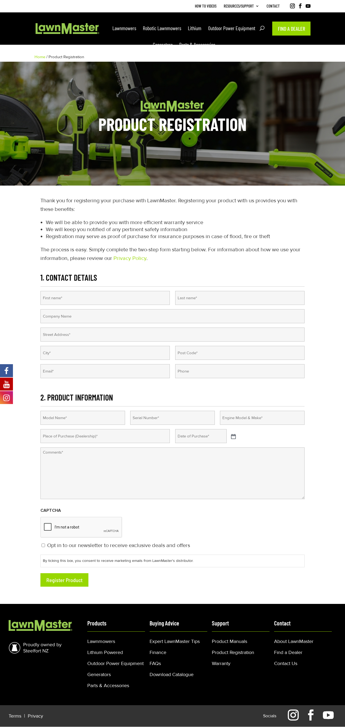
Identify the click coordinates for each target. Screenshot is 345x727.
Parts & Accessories (108, 685)
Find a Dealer (288, 652)
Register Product (64, 580)
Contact (273, 6)
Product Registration (233, 652)
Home (39, 56)
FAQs (155, 663)
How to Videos (205, 6)
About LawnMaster (293, 641)
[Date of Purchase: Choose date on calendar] (233, 436)
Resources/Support (239, 6)
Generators (99, 674)
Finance (158, 652)
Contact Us (285, 663)
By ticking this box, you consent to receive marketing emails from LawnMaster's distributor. (118, 560)
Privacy (35, 716)
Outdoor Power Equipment (115, 663)
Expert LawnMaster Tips (175, 641)
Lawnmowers (101, 641)
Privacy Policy (129, 258)
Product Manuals (229, 641)
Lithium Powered (105, 652)
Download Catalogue (172, 674)
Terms (16, 716)
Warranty (221, 663)
